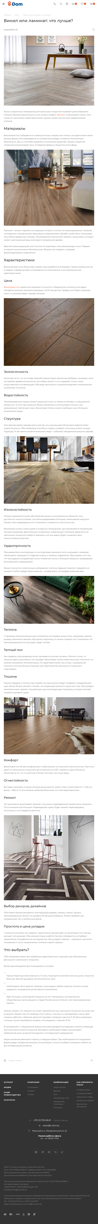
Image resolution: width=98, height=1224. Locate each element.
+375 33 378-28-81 (42, 1120)
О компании (32, 1087)
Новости (31, 1091)
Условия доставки (84, 1093)
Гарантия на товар (85, 1097)
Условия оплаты (83, 1090)
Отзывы (30, 1094)
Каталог (8, 1082)
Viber (55, 1152)
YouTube (49, 1152)
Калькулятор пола (61, 1098)
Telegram (42, 1152)
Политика (58, 1108)
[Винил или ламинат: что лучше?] (49, 71)
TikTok (62, 1152)
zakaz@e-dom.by (51, 1125)
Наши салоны (59, 1087)
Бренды (57, 1091)
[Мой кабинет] (67, 4)
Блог (56, 1094)
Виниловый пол (12, 287)
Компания (33, 1082)
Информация (61, 1082)
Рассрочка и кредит (85, 1100)
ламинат (61, 115)
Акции (7, 1087)
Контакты (9, 1100)
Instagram (36, 1152)
